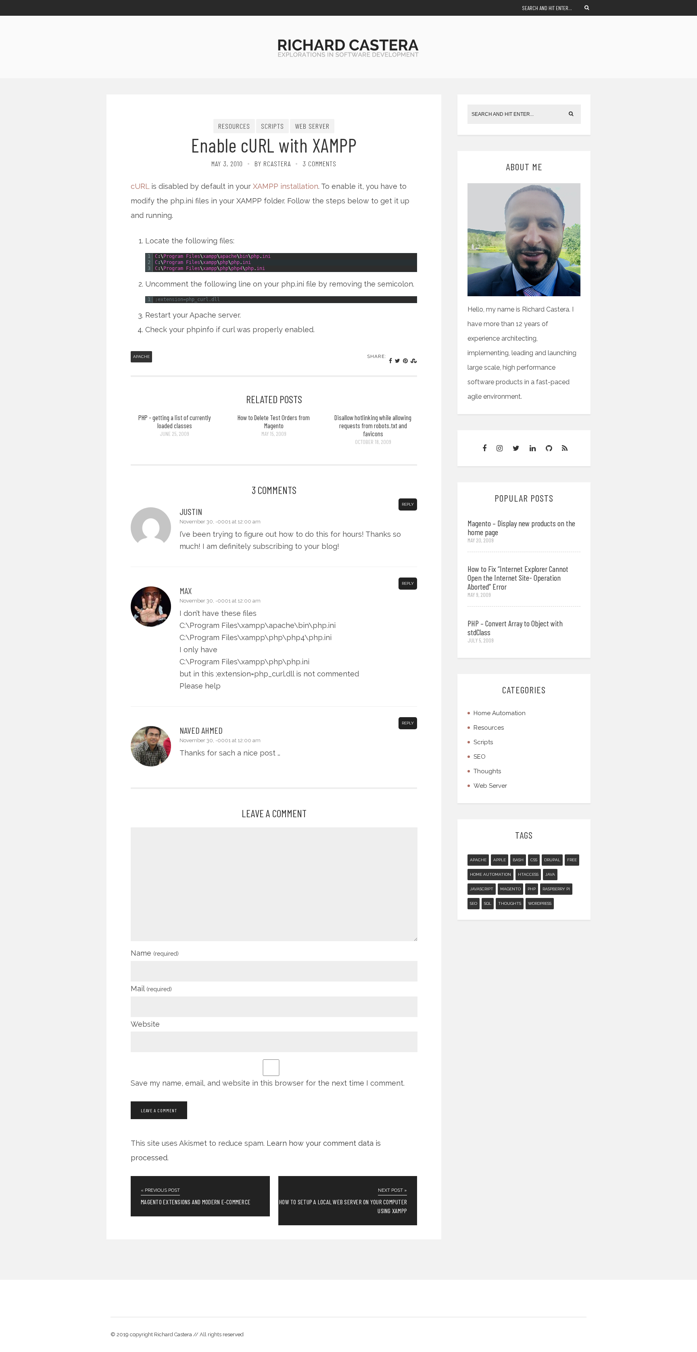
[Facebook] (484, 448)
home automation (490, 874)
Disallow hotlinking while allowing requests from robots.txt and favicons (372, 425)
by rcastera (273, 163)
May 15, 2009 (273, 433)
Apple (499, 860)
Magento (510, 889)
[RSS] (565, 448)
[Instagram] (500, 448)
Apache (141, 356)
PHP (532, 889)
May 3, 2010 (227, 163)
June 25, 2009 (174, 433)
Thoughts (487, 771)
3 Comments (319, 163)
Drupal (552, 860)
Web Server (312, 125)
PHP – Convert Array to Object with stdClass (515, 627)
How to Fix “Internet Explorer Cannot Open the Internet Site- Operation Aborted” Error (517, 577)
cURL (140, 186)
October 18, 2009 (373, 442)
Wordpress (539, 903)
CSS (533, 860)
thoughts (509, 903)
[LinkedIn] (533, 448)
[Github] (549, 448)
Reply (408, 504)
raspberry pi (556, 889)
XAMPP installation (285, 186)
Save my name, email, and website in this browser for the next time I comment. (268, 1083)
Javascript (481, 889)
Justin (190, 511)
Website (145, 1024)
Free (572, 860)
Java (550, 874)
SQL (487, 903)
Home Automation (500, 713)
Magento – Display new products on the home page (521, 527)
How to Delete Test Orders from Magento (274, 421)
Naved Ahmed (201, 730)
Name (155, 953)
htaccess (528, 874)
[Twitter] (516, 448)
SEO (480, 756)
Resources (234, 125)
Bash (518, 860)
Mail (151, 988)
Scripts (272, 125)
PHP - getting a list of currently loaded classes (174, 421)
